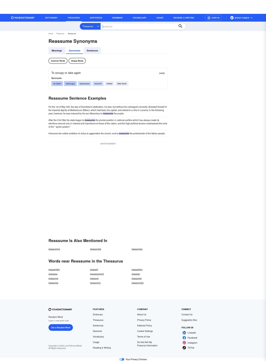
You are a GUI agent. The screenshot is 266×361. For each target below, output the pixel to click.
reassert (94, 269)
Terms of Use (143, 336)
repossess (85, 83)
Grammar (97, 331)
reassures (53, 282)
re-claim (57, 83)
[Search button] (182, 26)
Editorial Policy (144, 325)
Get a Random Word (60, 327)
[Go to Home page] (23, 17)
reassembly (54, 269)
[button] (213, 18)
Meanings (57, 50)
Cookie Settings (145, 331)
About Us (141, 314)
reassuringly (138, 282)
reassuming (54, 249)
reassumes (137, 249)
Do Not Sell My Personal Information (147, 343)
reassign (136, 274)
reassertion (137, 269)
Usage (96, 342)
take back (122, 83)
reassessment (97, 274)
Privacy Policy (144, 320)
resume (98, 83)
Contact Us (186, 314)
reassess (52, 274)
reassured (136, 278)
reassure (94, 278)
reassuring (95, 282)
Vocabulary (98, 336)
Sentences (92, 50)
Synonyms (74, 50)
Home (50, 33)
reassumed (95, 249)
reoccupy (70, 83)
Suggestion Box (189, 320)
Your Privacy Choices (136, 359)
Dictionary (98, 314)
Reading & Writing (102, 347)
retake (109, 83)
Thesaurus (88, 26)
